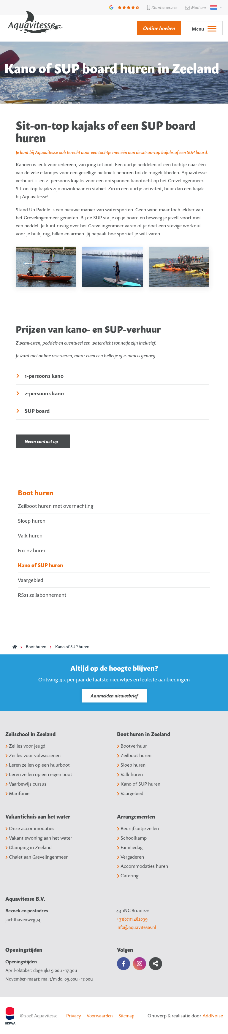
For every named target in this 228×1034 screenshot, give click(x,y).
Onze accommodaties (31, 828)
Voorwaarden (100, 1016)
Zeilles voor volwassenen (35, 755)
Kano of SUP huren (40, 565)
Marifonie (19, 793)
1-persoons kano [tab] (44, 375)
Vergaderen (132, 857)
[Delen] (215, 7)
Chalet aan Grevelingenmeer (38, 857)
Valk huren (30, 535)
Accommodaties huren (144, 866)
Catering (129, 875)
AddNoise (212, 1015)
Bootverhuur (134, 746)
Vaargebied (30, 579)
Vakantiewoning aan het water (40, 838)
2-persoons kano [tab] (44, 393)
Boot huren (35, 492)
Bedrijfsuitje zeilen (140, 828)
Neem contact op (41, 441)
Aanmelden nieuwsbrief (114, 695)
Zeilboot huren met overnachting (55, 505)
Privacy (73, 1016)
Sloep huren (31, 520)
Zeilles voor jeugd (27, 746)
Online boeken (159, 28)
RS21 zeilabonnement (42, 594)
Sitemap (126, 1016)
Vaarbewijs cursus (27, 784)
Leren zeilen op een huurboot (39, 765)
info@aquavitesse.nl (136, 927)
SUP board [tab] (37, 410)
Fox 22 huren (32, 550)
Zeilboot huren (136, 755)
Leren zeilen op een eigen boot (40, 774)
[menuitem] (156, 28)
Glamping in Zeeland (30, 847)
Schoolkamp (134, 838)
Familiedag (131, 847)
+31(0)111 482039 (132, 919)
